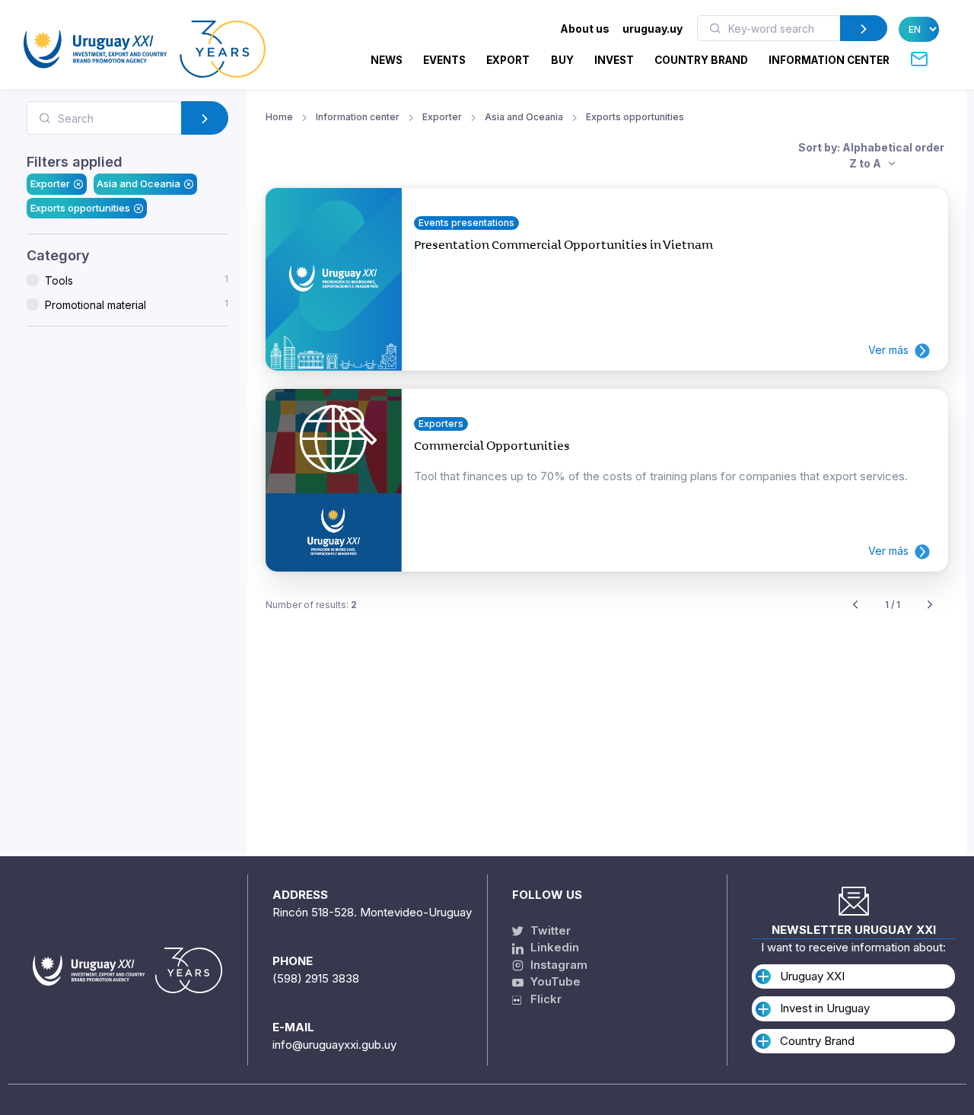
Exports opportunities (80, 208)
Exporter (50, 183)
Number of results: (311, 604)
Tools (136, 280)
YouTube (554, 981)
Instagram (557, 964)
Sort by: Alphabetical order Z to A (871, 155)
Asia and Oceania (138, 183)
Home (279, 117)
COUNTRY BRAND (701, 60)
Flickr (541, 999)
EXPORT (508, 60)
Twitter (549, 930)
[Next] (930, 605)
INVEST (614, 60)
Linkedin (553, 947)
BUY (562, 60)
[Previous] (855, 605)
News (387, 60)
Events (444, 60)
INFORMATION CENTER (829, 60)
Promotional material (136, 304)
